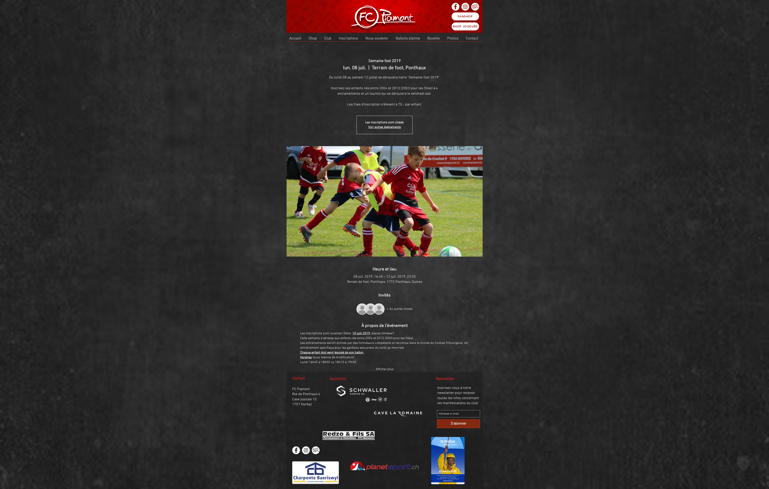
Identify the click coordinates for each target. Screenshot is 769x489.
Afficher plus (385, 369)
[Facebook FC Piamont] (455, 7)
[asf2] (475, 7)
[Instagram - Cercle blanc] (465, 7)
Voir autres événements (384, 127)
